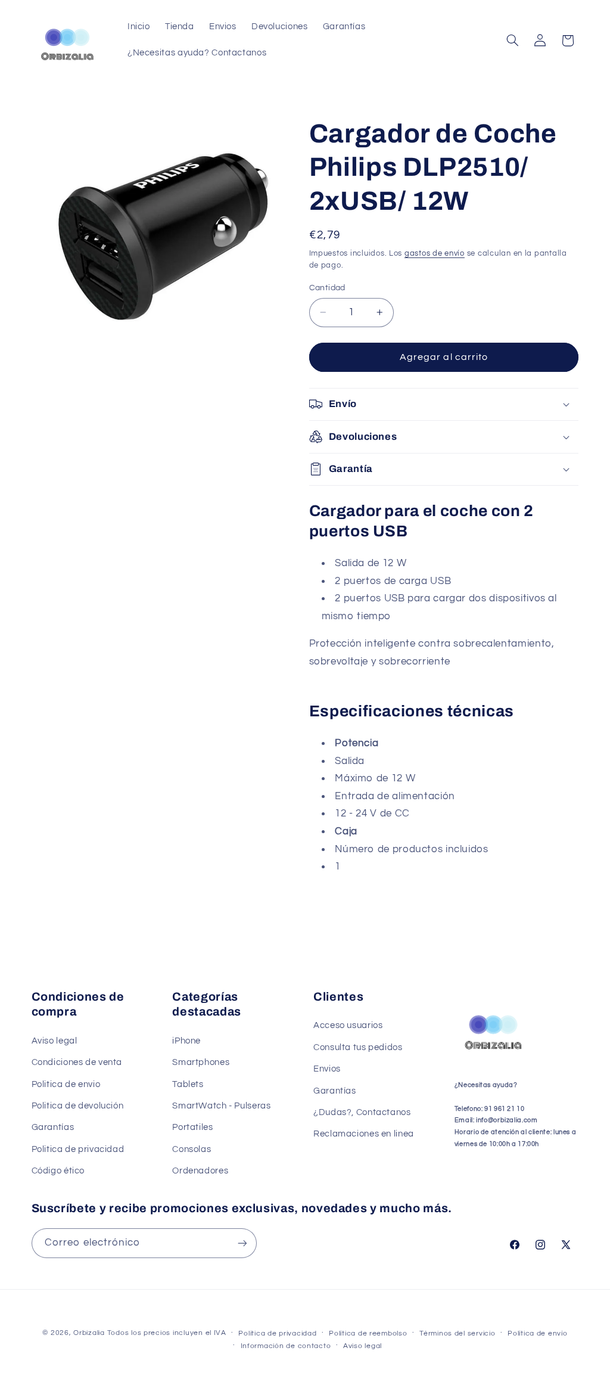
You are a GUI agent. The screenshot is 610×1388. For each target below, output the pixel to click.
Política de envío (538, 1333)
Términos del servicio (457, 1333)
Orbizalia (89, 1333)
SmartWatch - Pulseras (221, 1105)
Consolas (191, 1149)
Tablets (187, 1084)
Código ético (58, 1170)
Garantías (53, 1127)
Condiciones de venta (77, 1062)
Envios (327, 1068)
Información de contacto (286, 1346)
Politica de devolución (78, 1105)
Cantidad (327, 288)
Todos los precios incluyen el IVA (166, 1333)
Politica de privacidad (78, 1149)
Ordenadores (200, 1170)
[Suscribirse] (242, 1242)
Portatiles (192, 1127)
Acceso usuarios (347, 1025)
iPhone (186, 1040)
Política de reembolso (368, 1333)
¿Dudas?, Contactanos (362, 1112)
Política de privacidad (277, 1333)
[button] (512, 40)
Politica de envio (66, 1084)
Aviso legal (54, 1040)
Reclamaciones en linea (363, 1133)
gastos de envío (434, 253)
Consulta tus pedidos (358, 1047)
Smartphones (200, 1062)
